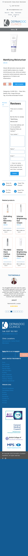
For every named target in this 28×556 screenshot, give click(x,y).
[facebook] (12, 16)
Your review (14, 134)
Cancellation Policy (7, 390)
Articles (4, 402)
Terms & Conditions (8, 388)
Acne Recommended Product (14, 95)
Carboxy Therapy (7, 378)
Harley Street (15, 2)
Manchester (23, 2)
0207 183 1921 (15, 5)
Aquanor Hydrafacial (8, 380)
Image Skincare (15, 93)
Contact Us (5, 398)
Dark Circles (5, 364)
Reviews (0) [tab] (4, 104)
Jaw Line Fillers (6, 370)
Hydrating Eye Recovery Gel (7, 219)
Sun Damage (6, 366)
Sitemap (4, 394)
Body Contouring (7, 376)
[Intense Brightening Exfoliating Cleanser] (21, 242)
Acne (3, 362)
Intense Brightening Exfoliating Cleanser (22, 253)
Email (12, 156)
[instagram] (15, 16)
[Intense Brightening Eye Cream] (21, 209)
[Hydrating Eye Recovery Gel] (7, 209)
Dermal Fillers (6, 368)
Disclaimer (5, 396)
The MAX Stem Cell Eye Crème (7, 253)
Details (10, 230)
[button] (6, 311)
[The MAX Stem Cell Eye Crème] (7, 242)
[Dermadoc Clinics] (15, 20)
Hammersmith (7, 2)
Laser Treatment (7, 374)
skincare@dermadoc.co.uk (15, 9)
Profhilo (4, 372)
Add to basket (19, 84)
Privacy (4, 392)
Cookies (4, 400)
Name (12, 149)
